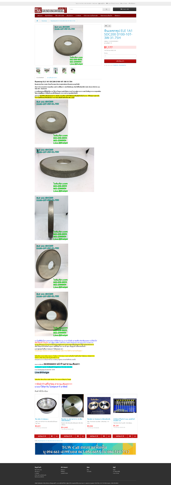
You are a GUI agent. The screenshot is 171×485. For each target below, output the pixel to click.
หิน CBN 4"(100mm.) (41, 419)
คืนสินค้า (63, 471)
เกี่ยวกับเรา (70, 15)
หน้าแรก (39, 15)
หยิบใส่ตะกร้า (120, 61)
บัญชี (114, 469)
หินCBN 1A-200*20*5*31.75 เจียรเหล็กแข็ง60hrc (71, 419)
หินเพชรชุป (44, 21)
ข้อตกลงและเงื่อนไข (106, 15)
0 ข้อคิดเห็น (115, 65)
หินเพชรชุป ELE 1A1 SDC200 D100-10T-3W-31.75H (63, 21)
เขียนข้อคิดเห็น (122, 65)
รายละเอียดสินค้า (40, 77)
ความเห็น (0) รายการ (52, 77)
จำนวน (105, 53)
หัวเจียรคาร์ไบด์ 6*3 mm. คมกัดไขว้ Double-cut (124, 419)
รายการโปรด (116, 473)
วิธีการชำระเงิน (59, 15)
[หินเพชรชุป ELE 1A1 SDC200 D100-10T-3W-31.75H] (68, 44)
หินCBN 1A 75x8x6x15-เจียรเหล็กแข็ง (98, 419)
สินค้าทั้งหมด (49, 15)
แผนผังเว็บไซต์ (64, 473)
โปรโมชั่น (89, 471)
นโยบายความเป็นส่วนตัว (91, 15)
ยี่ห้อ (88, 469)
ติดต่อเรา (117, 15)
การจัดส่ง (78, 15)
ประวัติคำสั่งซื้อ (116, 471)
